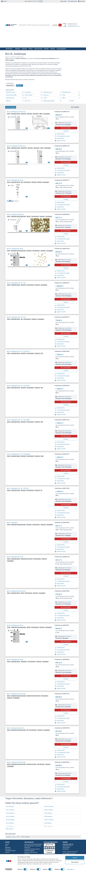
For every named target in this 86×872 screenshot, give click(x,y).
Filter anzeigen (11, 107)
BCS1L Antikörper (48, 826)
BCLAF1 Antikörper (48, 806)
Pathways (52, 48)
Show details (70, 869)
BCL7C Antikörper (10, 809)
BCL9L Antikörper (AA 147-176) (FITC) (18, 351)
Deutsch (5, 1)
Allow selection (74, 862)
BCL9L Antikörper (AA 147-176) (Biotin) (18, 454)
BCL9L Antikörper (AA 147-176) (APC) (18, 385)
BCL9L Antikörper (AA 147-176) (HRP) (18, 420)
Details (66, 131)
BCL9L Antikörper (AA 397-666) (16, 694)
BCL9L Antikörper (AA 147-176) (16, 283)
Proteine (30, 48)
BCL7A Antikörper (10, 816)
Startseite (8, 836)
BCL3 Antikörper (10, 826)
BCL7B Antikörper (10, 813)
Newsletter (7, 847)
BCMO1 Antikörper (48, 809)
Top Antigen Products (10, 850)
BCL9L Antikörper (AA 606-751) (16, 112)
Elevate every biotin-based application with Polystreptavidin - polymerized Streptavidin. (33, 846)
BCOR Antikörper (48, 816)
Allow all (75, 857)
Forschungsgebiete (61, 48)
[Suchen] (60, 25)
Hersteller (46, 48)
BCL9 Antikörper (10, 806)
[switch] (39, 869)
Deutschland (68, 122)
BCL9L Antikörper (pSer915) (15, 214)
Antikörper (17, 48)
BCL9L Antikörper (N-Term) (15, 180)
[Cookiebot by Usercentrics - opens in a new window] (9, 869)
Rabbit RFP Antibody (29, 850)
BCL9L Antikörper (12, 522)
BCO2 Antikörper (48, 813)
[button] (52, 123)
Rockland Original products (30, 852)
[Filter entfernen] (14, 85)
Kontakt (40, 1)
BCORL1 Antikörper (48, 819)
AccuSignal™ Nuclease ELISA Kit (32, 849)
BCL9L (18, 836)
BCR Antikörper (48, 823)
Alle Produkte (9, 48)
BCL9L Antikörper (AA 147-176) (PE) (17, 488)
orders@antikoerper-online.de (73, 26)
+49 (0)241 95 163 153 (32, 1)
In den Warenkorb (66, 128)
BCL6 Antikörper (10, 823)
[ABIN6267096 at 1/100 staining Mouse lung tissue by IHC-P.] (40, 225)
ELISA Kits (24, 48)
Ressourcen (8, 849)
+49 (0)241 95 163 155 (70, 853)
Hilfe (6, 845)
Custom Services (38, 48)
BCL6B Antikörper (10, 819)
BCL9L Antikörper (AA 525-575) (16, 591)
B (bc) (13, 836)
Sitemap (7, 852)
